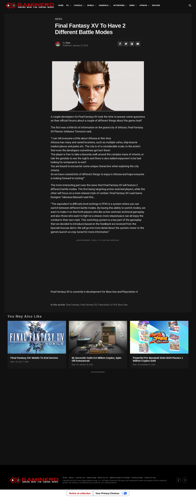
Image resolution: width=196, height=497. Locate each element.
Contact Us (80, 478)
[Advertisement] (98, 263)
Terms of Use (150, 478)
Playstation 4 (104, 305)
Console (78, 5)
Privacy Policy (137, 478)
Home (60, 5)
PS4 (114, 305)
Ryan (68, 43)
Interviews (118, 5)
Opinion (143, 5)
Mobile (90, 5)
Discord (156, 5)
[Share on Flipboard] (131, 43)
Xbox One (123, 305)
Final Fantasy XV (88, 305)
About (71, 478)
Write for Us (103, 478)
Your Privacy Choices (107, 493)
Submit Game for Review (119, 478)
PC (67, 5)
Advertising (91, 478)
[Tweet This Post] (126, 43)
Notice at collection (80, 493)
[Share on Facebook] (120, 43)
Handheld (103, 5)
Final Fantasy (72, 305)
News (131, 5)
